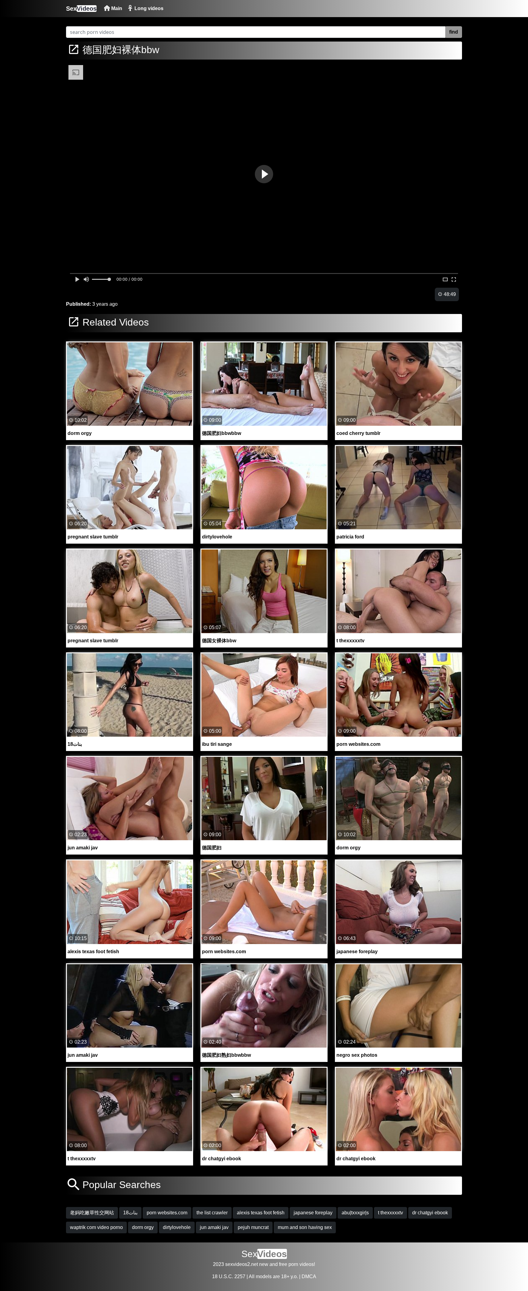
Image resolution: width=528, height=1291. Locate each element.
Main (116, 8)
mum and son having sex (305, 1227)
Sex (81, 8)
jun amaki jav (214, 1227)
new (263, 1264)
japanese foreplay (313, 1212)
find (453, 32)
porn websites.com (167, 1212)
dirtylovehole (177, 1227)
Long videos (148, 8)
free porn (288, 1264)
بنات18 (130, 1212)
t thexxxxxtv (390, 1212)
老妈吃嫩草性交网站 (92, 1212)
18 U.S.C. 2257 (228, 1276)
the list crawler (212, 1212)
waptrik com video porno (96, 1227)
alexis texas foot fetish (260, 1212)
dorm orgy (143, 1227)
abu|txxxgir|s (355, 1212)
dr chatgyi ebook (430, 1212)
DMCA (309, 1276)
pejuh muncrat (253, 1227)
